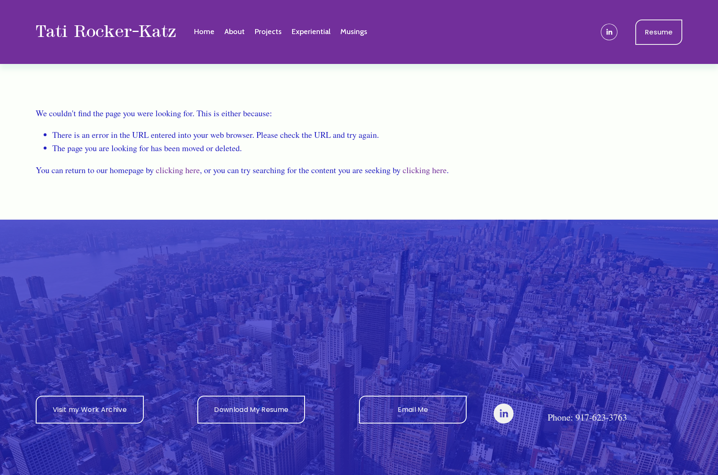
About (234, 31)
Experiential (311, 31)
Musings (353, 31)
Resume (659, 32)
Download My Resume (251, 409)
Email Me (413, 409)
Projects (268, 31)
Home (204, 31)
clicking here (178, 170)
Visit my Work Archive (90, 409)
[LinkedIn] (609, 32)
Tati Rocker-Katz (106, 31)
